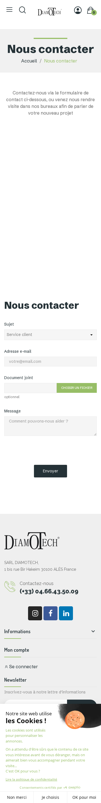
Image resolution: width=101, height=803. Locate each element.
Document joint (18, 377)
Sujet (9, 324)
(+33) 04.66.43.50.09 (49, 591)
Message (12, 411)
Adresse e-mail (17, 351)
